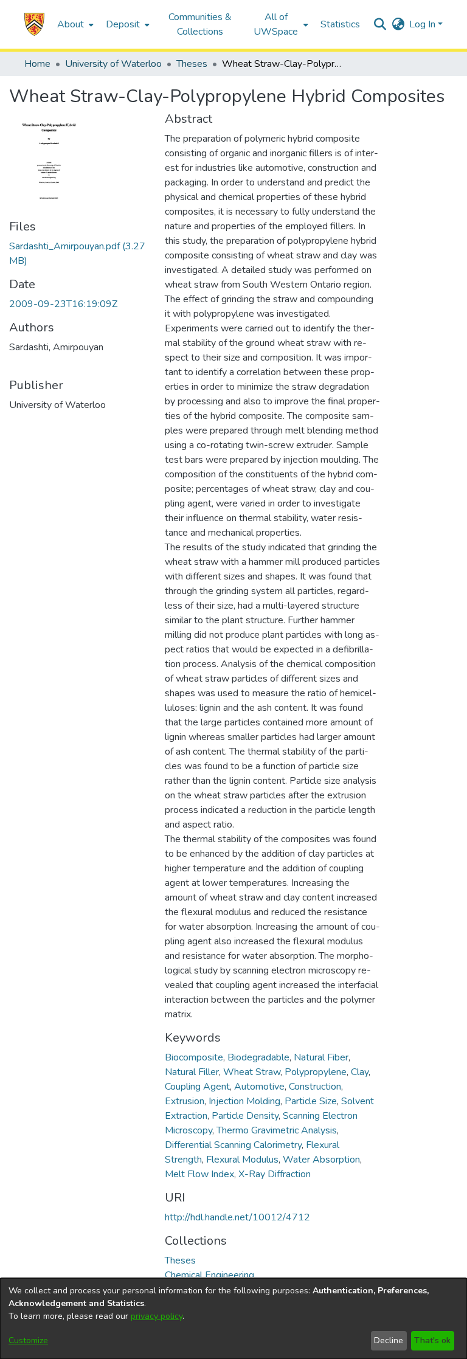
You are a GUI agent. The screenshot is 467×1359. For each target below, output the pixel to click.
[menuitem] (74, 24)
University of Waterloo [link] (113, 64)
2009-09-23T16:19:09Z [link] (63, 304)
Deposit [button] (123, 24)
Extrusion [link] (184, 1101)
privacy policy (156, 1316)
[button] (34, 24)
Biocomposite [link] (194, 1057)
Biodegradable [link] (258, 1057)
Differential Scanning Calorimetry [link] (233, 1145)
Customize (28, 1340)
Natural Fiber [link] (321, 1057)
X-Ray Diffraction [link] (274, 1174)
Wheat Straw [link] (251, 1072)
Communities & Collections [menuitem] (200, 24)
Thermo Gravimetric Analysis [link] (276, 1130)
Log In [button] (423, 24)
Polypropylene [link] (316, 1072)
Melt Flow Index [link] (199, 1174)
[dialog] (233, 1318)
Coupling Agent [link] (197, 1086)
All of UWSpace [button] (276, 24)
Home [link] (37, 64)
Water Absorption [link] (321, 1159)
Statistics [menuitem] (340, 24)
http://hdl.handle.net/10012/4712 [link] (237, 1217)
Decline (388, 1340)
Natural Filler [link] (192, 1072)
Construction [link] (315, 1086)
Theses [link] (191, 64)
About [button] (70, 24)
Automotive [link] (259, 1086)
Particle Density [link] (245, 1115)
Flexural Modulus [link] (242, 1159)
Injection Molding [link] (244, 1101)
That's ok (432, 1340)
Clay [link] (359, 1072)
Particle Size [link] (311, 1101)
